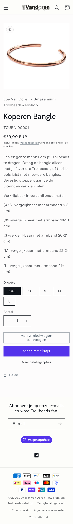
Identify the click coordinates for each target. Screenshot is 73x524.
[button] (6, 8)
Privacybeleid (21, 510)
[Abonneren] (60, 423)
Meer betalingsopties (36, 362)
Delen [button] (13, 375)
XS (29, 291)
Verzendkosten (29, 142)
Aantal (8, 312)
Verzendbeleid (38, 517)
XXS (12, 291)
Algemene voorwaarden (49, 510)
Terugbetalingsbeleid (51, 503)
